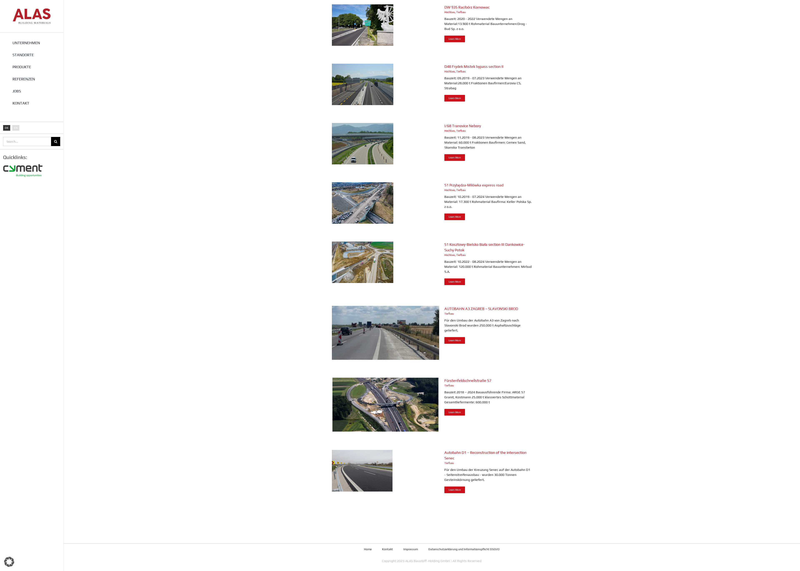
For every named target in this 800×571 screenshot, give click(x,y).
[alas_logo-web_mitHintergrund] (31, 10)
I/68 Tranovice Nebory (462, 126)
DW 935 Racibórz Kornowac (467, 7)
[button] (9, 562)
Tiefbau (461, 12)
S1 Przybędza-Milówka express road (474, 185)
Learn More (455, 38)
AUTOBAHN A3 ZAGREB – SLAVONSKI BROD (481, 309)
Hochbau (449, 12)
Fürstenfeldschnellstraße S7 (467, 380)
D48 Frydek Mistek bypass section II (474, 66)
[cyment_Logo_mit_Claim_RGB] (23, 163)
